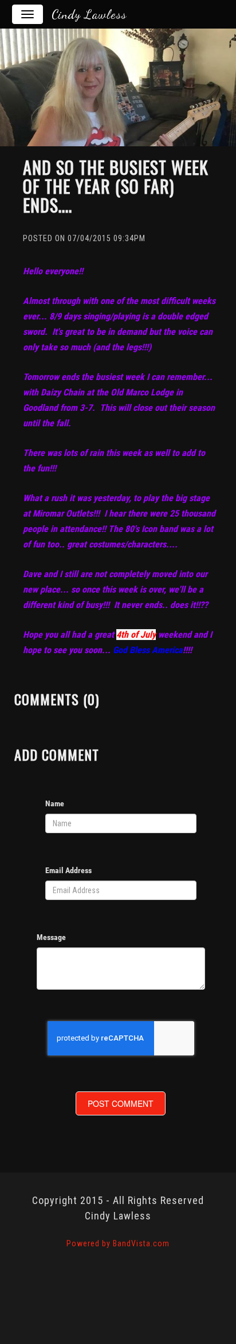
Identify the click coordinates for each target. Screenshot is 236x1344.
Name (54, 803)
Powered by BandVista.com (118, 1243)
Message (51, 937)
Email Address (68, 870)
